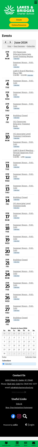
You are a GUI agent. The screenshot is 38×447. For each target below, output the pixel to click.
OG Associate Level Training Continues (22, 135)
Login (30, 425)
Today (4, 357)
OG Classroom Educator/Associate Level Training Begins (23, 54)
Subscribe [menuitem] (31, 46)
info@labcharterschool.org (22, 387)
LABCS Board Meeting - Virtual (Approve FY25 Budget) (23, 152)
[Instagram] (19, 416)
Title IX (19, 404)
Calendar (8, 364)
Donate (19, 20)
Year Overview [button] (19, 46)
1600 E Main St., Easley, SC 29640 (19, 380)
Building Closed (20, 115)
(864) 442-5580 (13, 384)
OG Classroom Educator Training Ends (21, 124)
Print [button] (9, 46)
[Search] (25, 416)
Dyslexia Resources (19, 25)
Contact (33, 445)
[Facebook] (13, 416)
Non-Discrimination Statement (19, 407)
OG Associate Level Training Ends (22, 204)
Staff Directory (6, 445)
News (25, 445)
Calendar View (30, 357)
